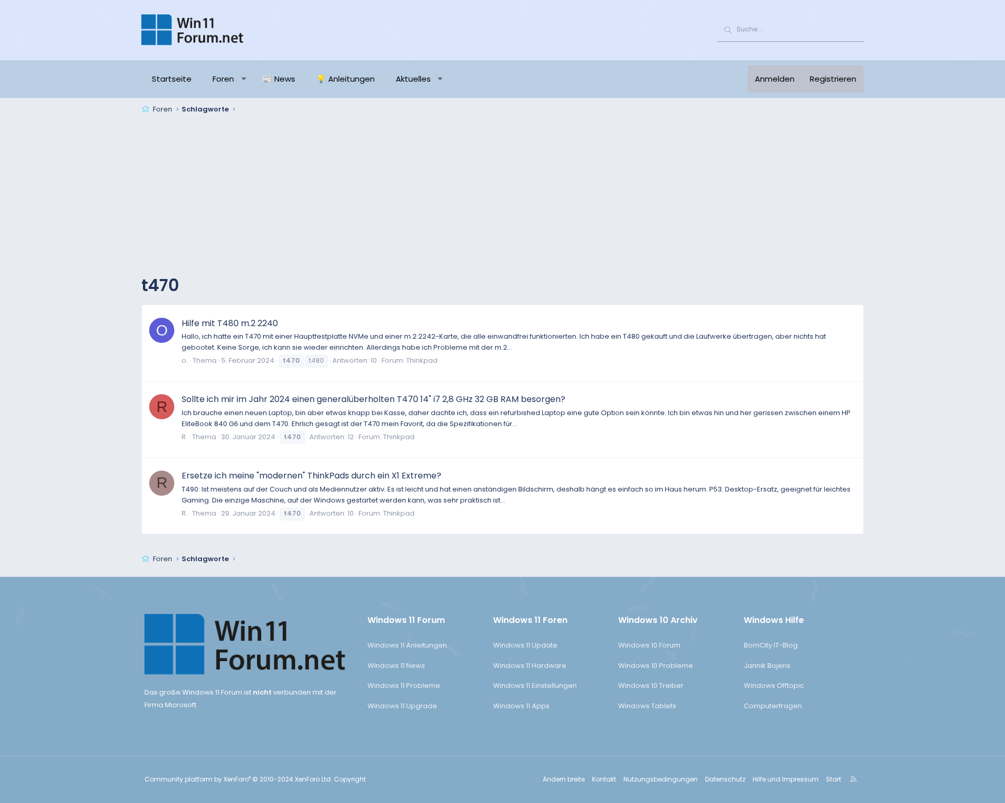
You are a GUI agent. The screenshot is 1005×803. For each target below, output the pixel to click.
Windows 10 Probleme (655, 666)
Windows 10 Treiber (651, 685)
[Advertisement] (502, 195)
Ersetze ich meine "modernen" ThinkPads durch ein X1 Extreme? (311, 476)
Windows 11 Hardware (529, 666)
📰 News (278, 78)
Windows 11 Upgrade (402, 706)
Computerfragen (773, 706)
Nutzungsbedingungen (660, 779)
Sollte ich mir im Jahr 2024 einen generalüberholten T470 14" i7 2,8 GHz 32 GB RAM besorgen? (373, 399)
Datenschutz (725, 779)
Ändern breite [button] (564, 779)
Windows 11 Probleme (403, 685)
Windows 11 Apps (521, 706)
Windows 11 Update (525, 645)
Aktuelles (413, 78)
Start (833, 779)
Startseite (172, 78)
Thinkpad (422, 360)
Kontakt (604, 779)
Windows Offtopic (774, 685)
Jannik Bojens (767, 666)
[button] (244, 79)
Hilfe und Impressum (786, 779)
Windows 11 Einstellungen (535, 685)
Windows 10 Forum (649, 645)
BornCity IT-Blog (771, 645)
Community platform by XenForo (238, 779)
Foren (223, 78)
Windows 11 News (396, 666)
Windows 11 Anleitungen (407, 645)
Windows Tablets (647, 706)
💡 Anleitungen (345, 78)
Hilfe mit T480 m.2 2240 (230, 323)
